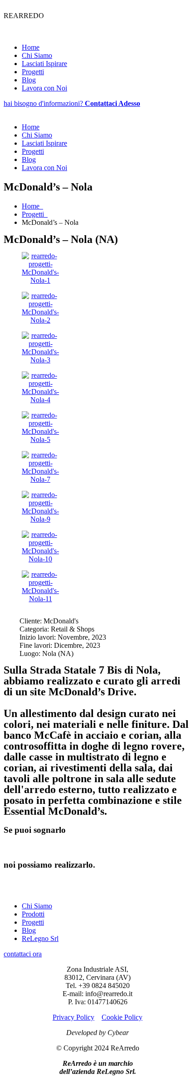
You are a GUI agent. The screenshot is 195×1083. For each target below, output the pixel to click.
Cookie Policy (122, 1017)
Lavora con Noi (44, 88)
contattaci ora (23, 954)
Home (30, 47)
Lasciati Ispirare (44, 63)
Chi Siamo (37, 55)
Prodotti (33, 914)
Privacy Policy (73, 1017)
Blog (29, 80)
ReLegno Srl (40, 938)
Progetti (33, 72)
